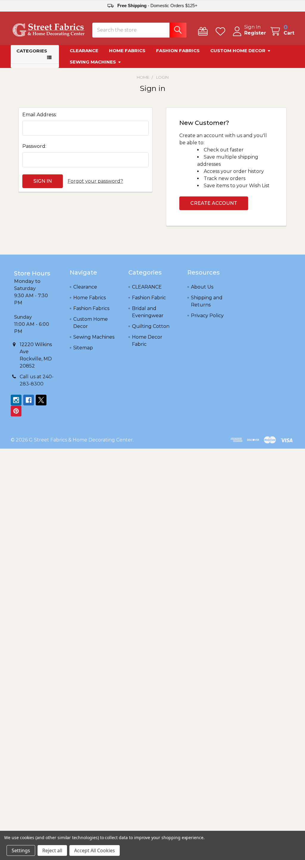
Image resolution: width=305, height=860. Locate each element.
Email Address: (39, 114)
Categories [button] (31, 51)
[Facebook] (28, 400)
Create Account (213, 203)
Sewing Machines (93, 62)
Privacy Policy (207, 315)
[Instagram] (16, 400)
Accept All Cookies (94, 850)
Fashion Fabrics (178, 50)
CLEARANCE (147, 287)
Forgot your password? (95, 181)
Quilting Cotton (150, 326)
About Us (202, 287)
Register (255, 33)
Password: (34, 146)
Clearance (84, 50)
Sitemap (83, 348)
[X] (41, 400)
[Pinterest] (16, 411)
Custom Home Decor (237, 50)
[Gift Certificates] (204, 31)
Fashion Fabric (149, 297)
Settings (21, 850)
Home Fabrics (127, 50)
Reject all (52, 850)
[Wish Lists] (222, 31)
